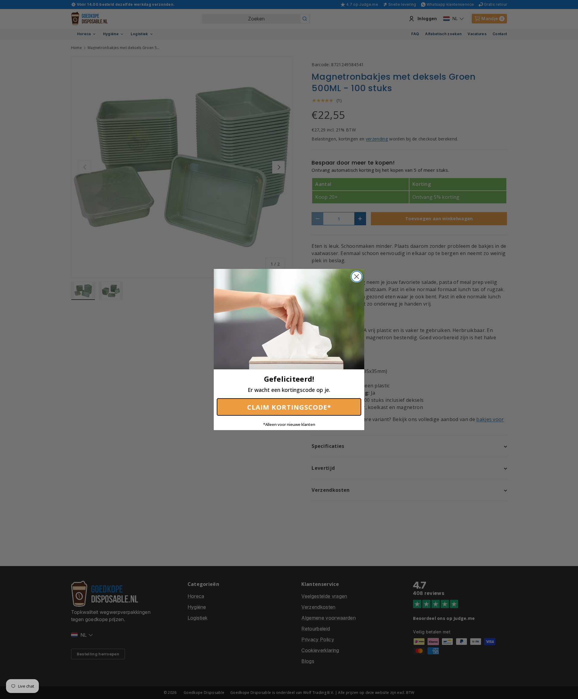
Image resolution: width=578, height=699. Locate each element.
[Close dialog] (356, 276)
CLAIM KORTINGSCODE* (289, 406)
